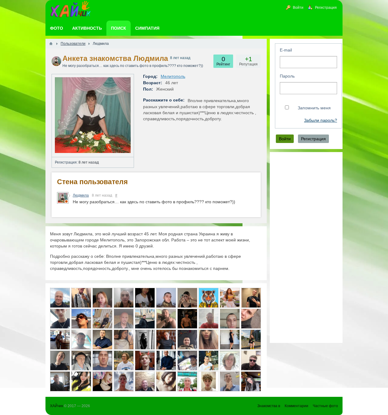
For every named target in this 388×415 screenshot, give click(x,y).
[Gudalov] (123, 297)
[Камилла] (251, 381)
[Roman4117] (166, 297)
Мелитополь (173, 76)
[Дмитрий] (81, 360)
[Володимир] (229, 318)
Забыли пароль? (320, 120)
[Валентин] (102, 339)
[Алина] (208, 339)
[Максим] (208, 297)
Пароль (287, 76)
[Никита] (81, 297)
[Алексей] (60, 297)
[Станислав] (251, 297)
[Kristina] (145, 339)
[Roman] (229, 381)
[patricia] (123, 360)
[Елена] (229, 360)
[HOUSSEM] (81, 318)
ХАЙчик (56, 406)
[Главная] (50, 43)
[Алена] (166, 381)
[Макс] (145, 360)
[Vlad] (123, 381)
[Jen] (145, 297)
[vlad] (251, 360)
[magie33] (81, 381)
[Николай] (166, 360)
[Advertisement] (306, 247)
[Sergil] (187, 339)
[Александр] (208, 318)
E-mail (286, 50)
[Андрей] (123, 318)
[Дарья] (229, 297)
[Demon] (81, 339)
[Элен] (123, 339)
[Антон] (166, 339)
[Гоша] (60, 381)
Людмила (81, 195)
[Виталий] (60, 339)
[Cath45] (102, 318)
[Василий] (60, 318)
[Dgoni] (102, 360)
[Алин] (60, 360)
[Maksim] (187, 318)
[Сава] (166, 318)
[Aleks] (145, 318)
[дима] (208, 360)
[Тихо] (187, 360)
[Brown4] (229, 339)
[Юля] (187, 297)
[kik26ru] (187, 381)
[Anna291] (102, 297)
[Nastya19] (251, 339)
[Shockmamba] (251, 318)
